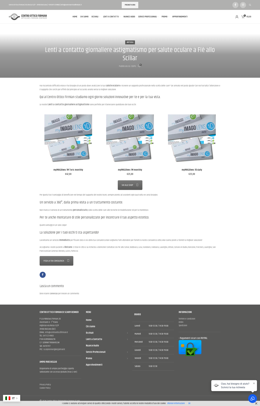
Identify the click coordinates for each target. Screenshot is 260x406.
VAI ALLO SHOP (127, 185)
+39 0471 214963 (54, 4)
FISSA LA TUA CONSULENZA (54, 261)
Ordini (181, 322)
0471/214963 (48, 336)
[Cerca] (250, 5)
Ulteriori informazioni (176, 403)
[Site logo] (28, 17)
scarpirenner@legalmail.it (54, 349)
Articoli (130, 42)
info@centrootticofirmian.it (71, 4)
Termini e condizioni (187, 319)
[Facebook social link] (235, 5)
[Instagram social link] (243, 5)
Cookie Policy (45, 388)
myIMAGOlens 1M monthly (130, 170)
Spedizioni (183, 325)
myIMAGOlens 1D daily (192, 170)
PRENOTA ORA (130, 4)
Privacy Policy (45, 385)
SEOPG (133, 66)
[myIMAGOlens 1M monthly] (130, 138)
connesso (54, 293)
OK (189, 403)
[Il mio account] (237, 17)
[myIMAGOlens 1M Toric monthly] (68, 138)
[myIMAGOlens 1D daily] (191, 138)
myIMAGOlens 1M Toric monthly (68, 170)
